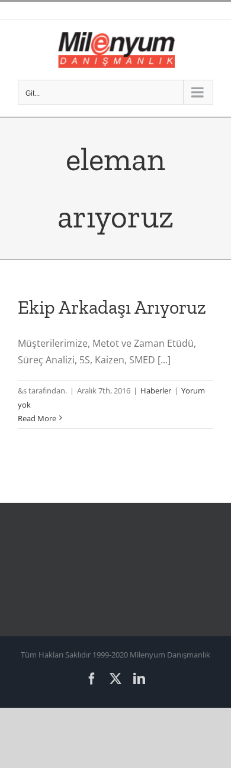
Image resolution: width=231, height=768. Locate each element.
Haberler (155, 390)
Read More (37, 418)
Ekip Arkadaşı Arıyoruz (112, 307)
